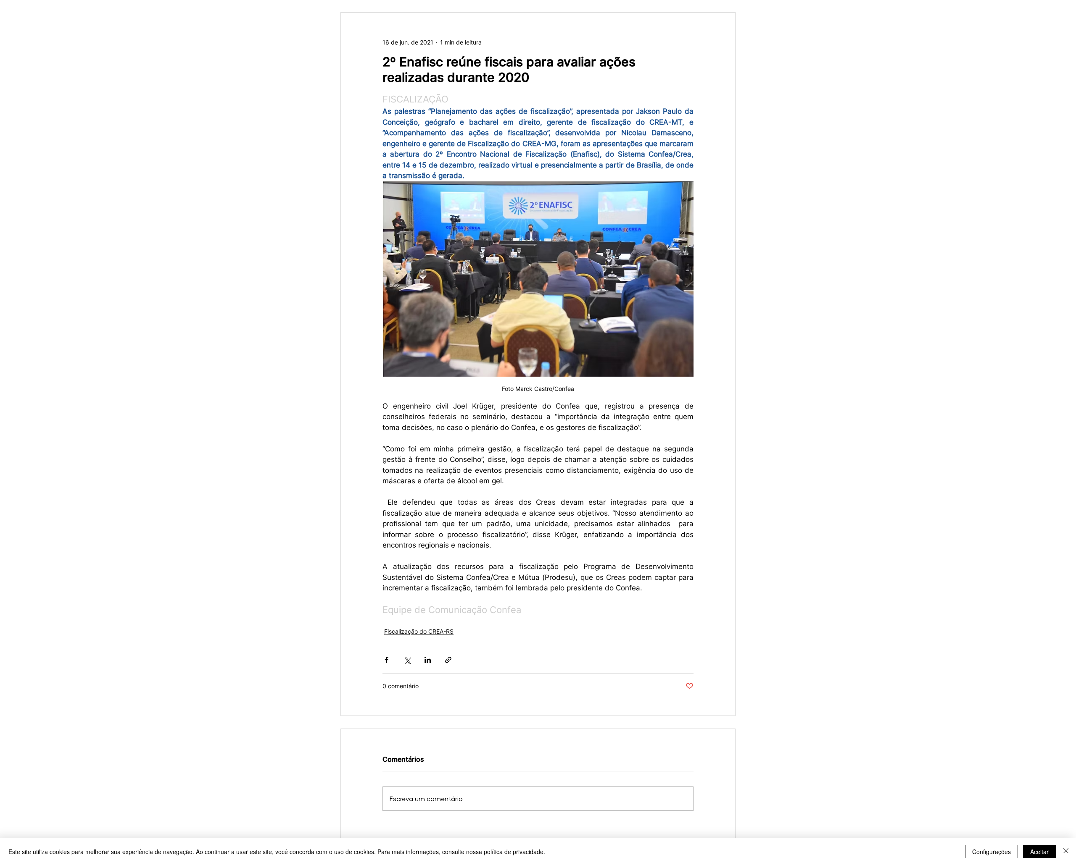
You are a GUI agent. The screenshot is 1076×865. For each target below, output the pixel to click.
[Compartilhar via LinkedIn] (428, 660)
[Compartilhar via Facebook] (386, 660)
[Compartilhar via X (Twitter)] (407, 660)
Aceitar (1039, 851)
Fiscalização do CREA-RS (419, 631)
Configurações (991, 851)
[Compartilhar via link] (448, 660)
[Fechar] (1066, 851)
